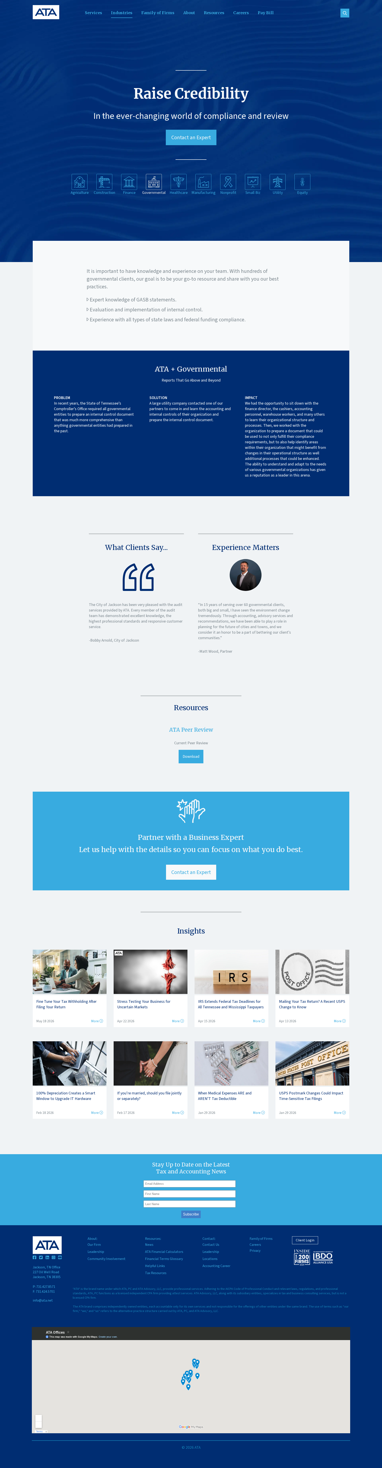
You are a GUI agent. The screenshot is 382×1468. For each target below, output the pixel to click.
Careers (241, 12)
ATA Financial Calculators (164, 1251)
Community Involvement (107, 1258)
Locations (210, 1258)
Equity (302, 192)
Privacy (255, 1250)
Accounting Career (216, 1266)
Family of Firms (157, 12)
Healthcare (179, 192)
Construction (104, 192)
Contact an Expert (191, 137)
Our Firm (94, 1244)
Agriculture (80, 192)
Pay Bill (266, 12)
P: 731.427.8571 (44, 1286)
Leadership (96, 1251)
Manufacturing (203, 192)
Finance (129, 192)
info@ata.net (43, 1300)
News (149, 1244)
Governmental (154, 192)
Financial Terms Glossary (164, 1258)
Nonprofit (228, 192)
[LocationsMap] (191, 1380)
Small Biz (252, 192)
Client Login (305, 1240)
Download (191, 756)
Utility (278, 192)
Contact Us (210, 1244)
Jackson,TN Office (47, 1272)
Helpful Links (155, 1266)
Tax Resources (155, 1273)
